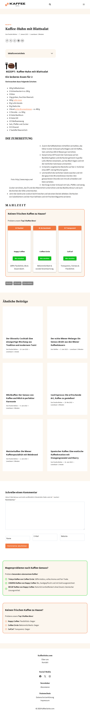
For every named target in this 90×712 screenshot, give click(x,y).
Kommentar (10, 500)
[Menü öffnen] (84, 4)
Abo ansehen (19, 258)
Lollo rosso (17, 100)
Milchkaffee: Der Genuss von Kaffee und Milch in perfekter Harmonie (20, 398)
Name (8, 538)
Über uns (45, 659)
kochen (9, 283)
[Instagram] (50, 676)
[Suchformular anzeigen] (50, 4)
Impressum (45, 700)
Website (64, 536)
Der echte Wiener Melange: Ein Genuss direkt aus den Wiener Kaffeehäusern (65, 341)
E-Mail (36, 536)
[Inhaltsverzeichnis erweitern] (52, 53)
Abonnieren (45, 687)
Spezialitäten (27, 283)
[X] (45, 676)
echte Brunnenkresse (23, 109)
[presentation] (23, 319)
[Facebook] (40, 676)
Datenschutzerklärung (45, 697)
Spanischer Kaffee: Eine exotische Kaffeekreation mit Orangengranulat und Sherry (67, 454)
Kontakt (45, 662)
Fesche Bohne (12, 34)
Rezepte (8, 24)
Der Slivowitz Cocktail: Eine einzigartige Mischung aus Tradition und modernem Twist (21, 341)
